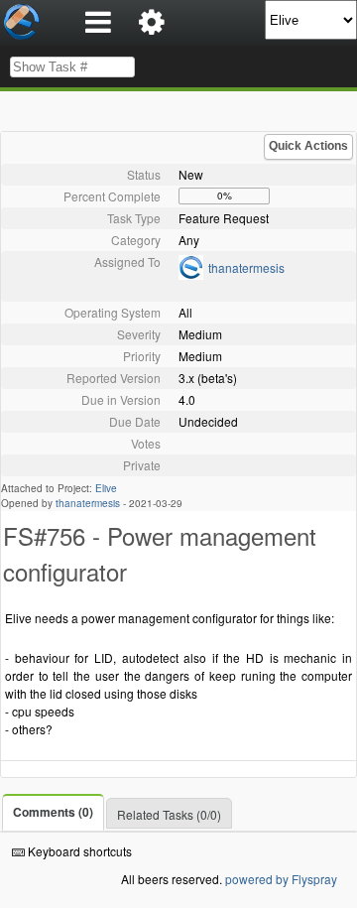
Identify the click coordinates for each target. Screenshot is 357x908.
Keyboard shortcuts (78, 851)
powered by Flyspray (281, 878)
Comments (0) (53, 812)
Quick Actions (308, 146)
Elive (106, 488)
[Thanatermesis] (190, 274)
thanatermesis (246, 267)
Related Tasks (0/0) (169, 814)
